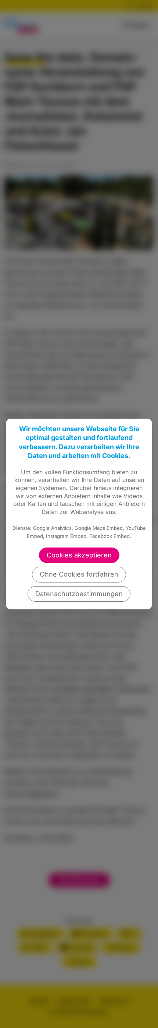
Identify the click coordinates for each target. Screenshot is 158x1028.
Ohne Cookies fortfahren (79, 574)
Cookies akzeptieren (79, 555)
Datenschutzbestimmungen (79, 594)
